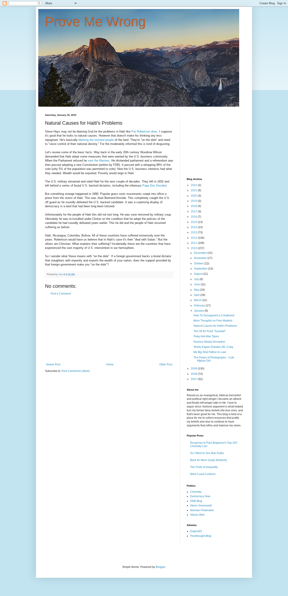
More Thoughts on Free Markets (213, 320)
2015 (194, 222)
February (200, 305)
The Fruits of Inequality (204, 467)
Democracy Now (200, 496)
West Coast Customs (203, 474)
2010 (194, 248)
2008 (194, 374)
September (201, 268)
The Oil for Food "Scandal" (210, 331)
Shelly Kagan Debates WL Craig (213, 347)
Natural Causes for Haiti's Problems (215, 325)
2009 (194, 368)
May (197, 289)
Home (110, 364)
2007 (194, 379)
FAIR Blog (196, 501)
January (199, 310)
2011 (194, 243)
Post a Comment (61, 293)
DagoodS (196, 531)
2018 (194, 206)
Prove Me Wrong (95, 21)
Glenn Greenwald (201, 505)
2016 (194, 216)
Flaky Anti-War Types (206, 336)
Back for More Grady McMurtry (208, 460)
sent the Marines (99, 160)
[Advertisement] (109, 329)
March (198, 300)
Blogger (160, 567)
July (197, 279)
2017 (194, 211)
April (197, 295)
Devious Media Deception (209, 341)
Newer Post (53, 364)
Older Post (165, 364)
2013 (194, 232)
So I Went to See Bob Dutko (207, 453)
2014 (194, 227)
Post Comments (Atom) (76, 371)
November (200, 258)
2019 (194, 200)
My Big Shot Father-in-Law (210, 352)
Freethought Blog (200, 536)
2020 (194, 195)
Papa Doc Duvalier (154, 185)
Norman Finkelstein (202, 510)
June (197, 284)
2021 (194, 190)
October (199, 263)
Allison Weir (197, 514)
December (200, 252)
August (198, 273)
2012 (194, 237)
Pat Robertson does (144, 131)
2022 (194, 185)
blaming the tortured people (96, 140)
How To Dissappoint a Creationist (214, 315)
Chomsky (196, 491)
